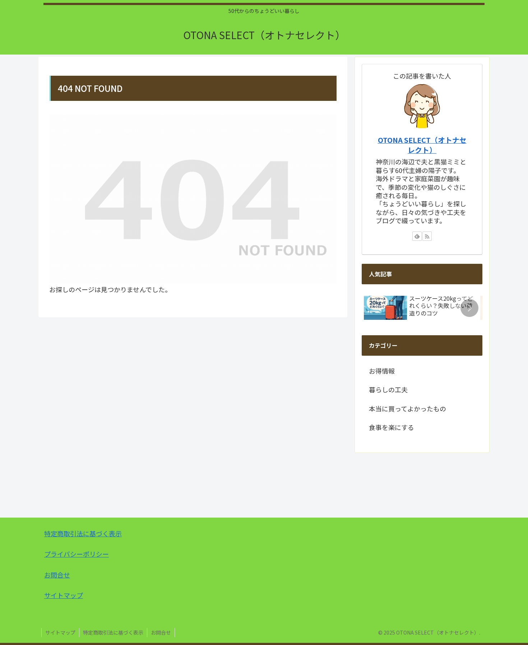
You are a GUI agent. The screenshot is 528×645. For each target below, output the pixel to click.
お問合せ (57, 574)
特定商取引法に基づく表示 (83, 533)
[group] (419, 309)
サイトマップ (63, 595)
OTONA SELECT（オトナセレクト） (422, 145)
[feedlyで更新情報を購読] (417, 236)
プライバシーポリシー (76, 553)
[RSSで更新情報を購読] (427, 236)
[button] (469, 308)
